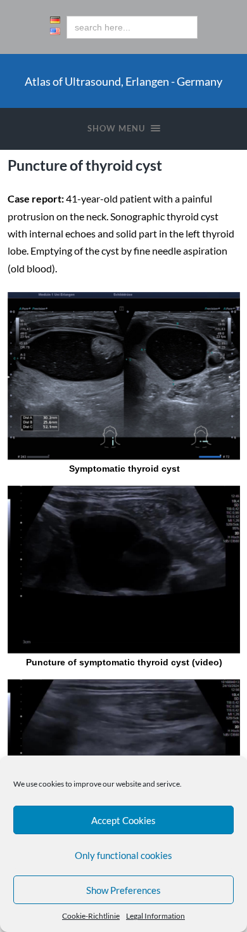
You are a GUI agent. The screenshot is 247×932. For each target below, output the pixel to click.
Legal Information (155, 916)
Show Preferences (123, 890)
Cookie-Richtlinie (91, 916)
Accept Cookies (123, 820)
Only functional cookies (123, 855)
